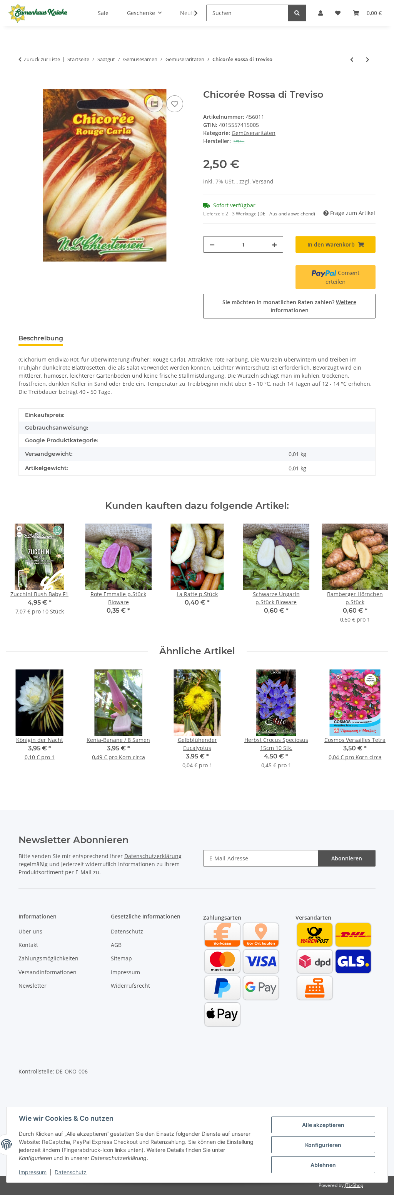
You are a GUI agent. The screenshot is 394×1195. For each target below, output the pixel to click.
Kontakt (28, 944)
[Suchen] (297, 13)
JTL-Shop (354, 1185)
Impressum (33, 1172)
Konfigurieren (323, 1145)
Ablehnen (323, 1165)
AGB (116, 944)
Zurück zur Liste (42, 59)
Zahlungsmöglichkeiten (48, 958)
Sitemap (121, 958)
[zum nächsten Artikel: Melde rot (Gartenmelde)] (368, 59)
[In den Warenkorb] (24, 85)
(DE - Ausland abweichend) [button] (286, 213)
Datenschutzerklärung (153, 856)
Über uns (30, 931)
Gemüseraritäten (253, 133)
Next (375, 578)
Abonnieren (346, 858)
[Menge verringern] (212, 244)
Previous (19, 578)
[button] (191, 13)
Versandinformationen (47, 972)
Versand (263, 181)
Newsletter (32, 985)
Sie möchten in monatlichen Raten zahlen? (289, 306)
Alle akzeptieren (323, 1125)
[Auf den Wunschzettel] (174, 103)
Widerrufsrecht (130, 985)
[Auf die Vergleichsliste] (154, 103)
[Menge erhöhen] (274, 244)
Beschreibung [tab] (40, 338)
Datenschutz (71, 1172)
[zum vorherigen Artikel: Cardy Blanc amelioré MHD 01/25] (352, 59)
